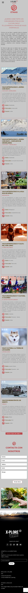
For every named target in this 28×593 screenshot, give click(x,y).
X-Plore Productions (6, 575)
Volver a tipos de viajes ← (14, 433)
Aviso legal (3, 586)
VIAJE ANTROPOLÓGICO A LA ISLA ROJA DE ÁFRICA (13, 192)
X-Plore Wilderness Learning (8, 577)
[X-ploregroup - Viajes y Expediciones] (14, 2)
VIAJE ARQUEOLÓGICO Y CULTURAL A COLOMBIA (13, 297)
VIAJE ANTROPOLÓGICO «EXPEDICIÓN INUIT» (13, 88)
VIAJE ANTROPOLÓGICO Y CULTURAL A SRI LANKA (13, 244)
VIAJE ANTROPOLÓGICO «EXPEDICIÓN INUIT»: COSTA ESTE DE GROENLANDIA (13, 141)
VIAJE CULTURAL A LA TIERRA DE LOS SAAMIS (12, 349)
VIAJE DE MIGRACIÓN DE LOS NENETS (11, 401)
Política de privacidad (12, 586)
